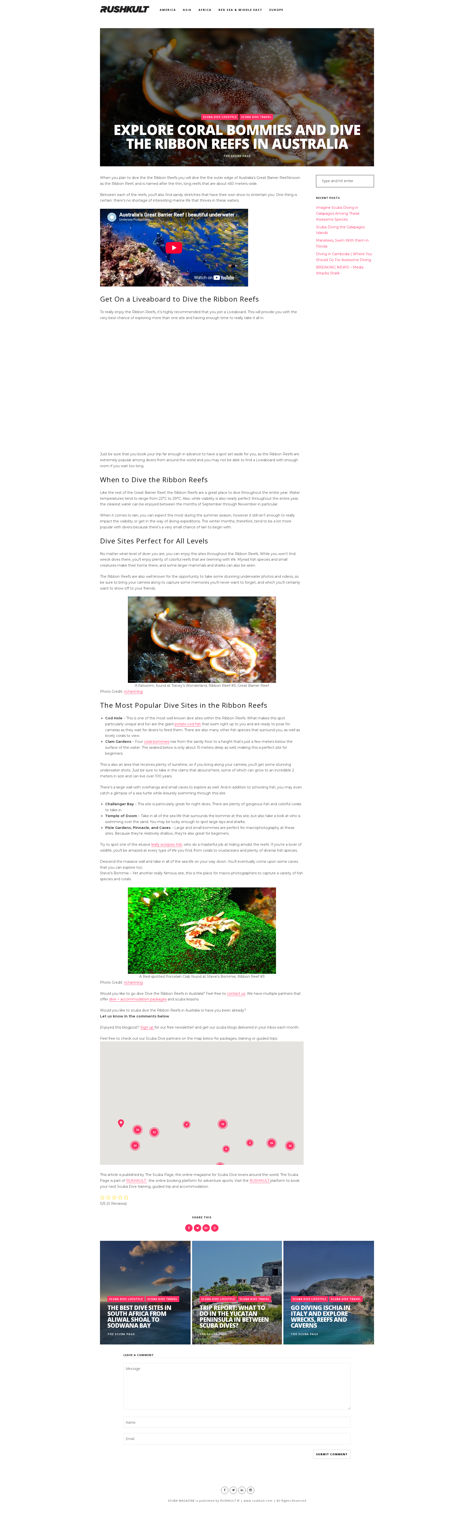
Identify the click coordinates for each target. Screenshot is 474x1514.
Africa (205, 10)
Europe (276, 10)
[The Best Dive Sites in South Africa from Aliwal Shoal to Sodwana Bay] (145, 1292)
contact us (236, 993)
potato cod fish (188, 724)
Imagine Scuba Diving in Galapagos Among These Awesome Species (337, 213)
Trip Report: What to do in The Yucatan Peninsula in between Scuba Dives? (234, 1316)
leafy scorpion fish (166, 844)
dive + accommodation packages (138, 999)
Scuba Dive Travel (256, 117)
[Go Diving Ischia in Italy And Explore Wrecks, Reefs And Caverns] (328, 1292)
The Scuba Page (237, 156)
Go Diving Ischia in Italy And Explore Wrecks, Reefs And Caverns (320, 1316)
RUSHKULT (136, 1180)
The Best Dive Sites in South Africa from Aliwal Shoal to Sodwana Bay (139, 1316)
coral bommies (156, 741)
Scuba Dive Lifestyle (220, 117)
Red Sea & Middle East (240, 10)
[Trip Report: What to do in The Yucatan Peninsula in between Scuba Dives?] (237, 1292)
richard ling (133, 691)
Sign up (147, 1027)
